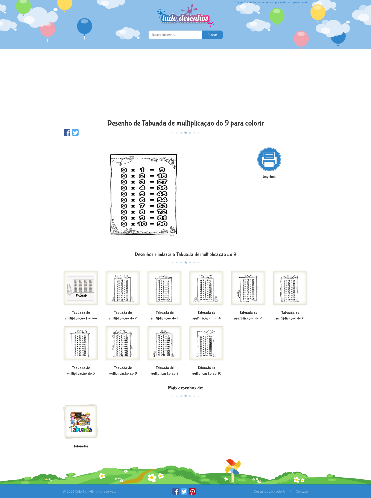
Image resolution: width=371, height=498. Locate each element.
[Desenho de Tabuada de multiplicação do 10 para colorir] (206, 345)
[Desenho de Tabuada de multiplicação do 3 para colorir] (248, 289)
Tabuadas (80, 446)
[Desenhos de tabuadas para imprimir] (81, 423)
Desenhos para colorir (269, 491)
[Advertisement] (185, 85)
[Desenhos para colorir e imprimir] (185, 16)
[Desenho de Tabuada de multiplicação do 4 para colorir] (206, 289)
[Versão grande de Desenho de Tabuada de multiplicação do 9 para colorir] (143, 193)
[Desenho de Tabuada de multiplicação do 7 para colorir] (164, 345)
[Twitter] (184, 493)
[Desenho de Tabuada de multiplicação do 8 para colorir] (122, 345)
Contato (302, 491)
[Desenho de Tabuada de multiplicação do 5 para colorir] (81, 345)
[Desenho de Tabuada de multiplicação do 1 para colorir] (164, 289)
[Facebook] (176, 493)
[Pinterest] (192, 493)
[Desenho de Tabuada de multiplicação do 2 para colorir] (122, 289)
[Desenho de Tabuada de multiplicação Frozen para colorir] (81, 289)
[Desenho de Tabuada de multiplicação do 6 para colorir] (290, 289)
